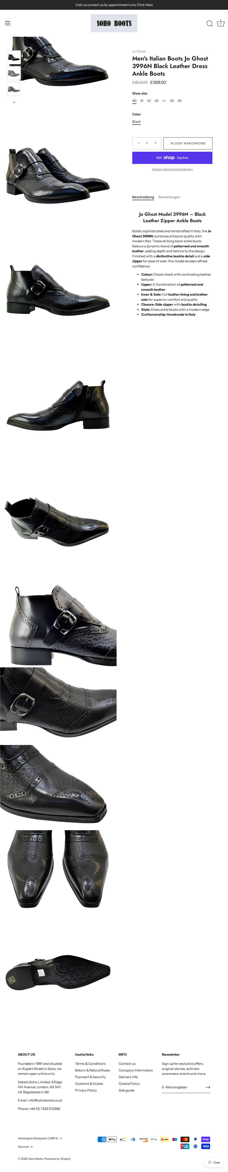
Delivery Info (128, 1077)
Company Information (136, 1070)
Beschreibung (143, 197)
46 (179, 101)
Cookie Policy (129, 1083)
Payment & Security (90, 1077)
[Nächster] (14, 102)
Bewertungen (169, 197)
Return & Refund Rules (92, 1070)
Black (136, 122)
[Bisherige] (14, 44)
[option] (14, 58)
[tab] (145, 197)
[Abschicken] (208, 1087)
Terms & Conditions (90, 1063)
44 (164, 101)
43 (157, 101)
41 (141, 101)
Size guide (126, 1090)
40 (134, 101)
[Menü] (8, 23)
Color (136, 114)
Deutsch (23, 1146)
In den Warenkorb (188, 143)
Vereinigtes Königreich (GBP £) (38, 1138)
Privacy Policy (86, 1090)
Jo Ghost (139, 51)
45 (172, 101)
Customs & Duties (89, 1083)
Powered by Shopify (57, 1158)
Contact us (127, 1063)
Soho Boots (35, 1158)
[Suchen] (210, 24)
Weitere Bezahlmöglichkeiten (172, 169)
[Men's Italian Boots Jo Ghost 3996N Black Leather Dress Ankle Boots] (14, 57)
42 (149, 101)
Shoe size (139, 93)
